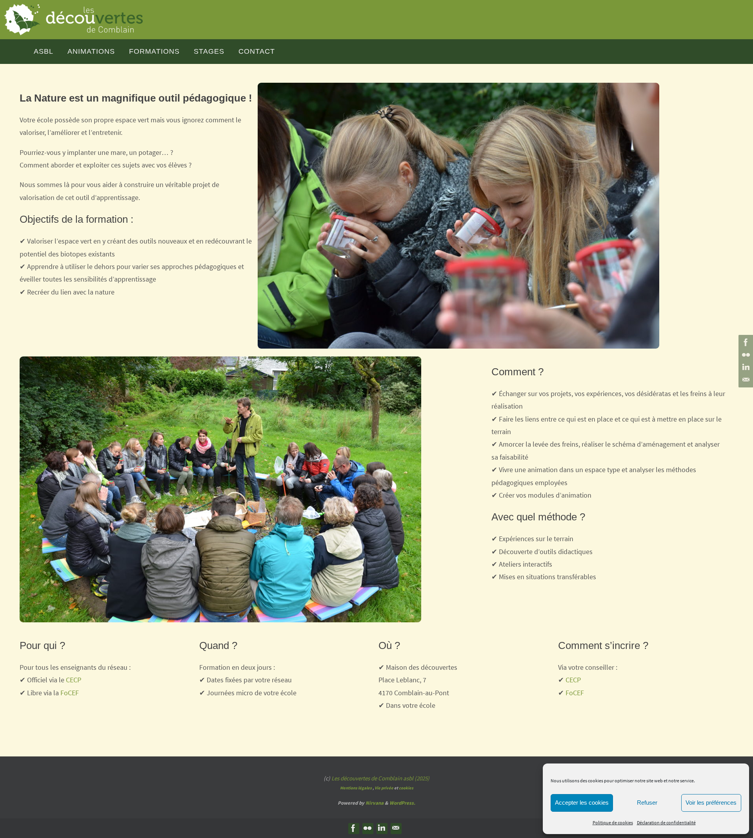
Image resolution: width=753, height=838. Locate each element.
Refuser (647, 802)
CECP (73, 679)
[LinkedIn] (744, 367)
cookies (406, 788)
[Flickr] (744, 354)
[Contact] (744, 380)
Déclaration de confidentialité (666, 822)
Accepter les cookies (582, 802)
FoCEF (69, 692)
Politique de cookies (613, 822)
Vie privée (384, 788)
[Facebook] (744, 342)
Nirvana (375, 803)
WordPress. (402, 803)
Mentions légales (356, 788)
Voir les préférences (711, 802)
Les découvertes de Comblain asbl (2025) (380, 778)
